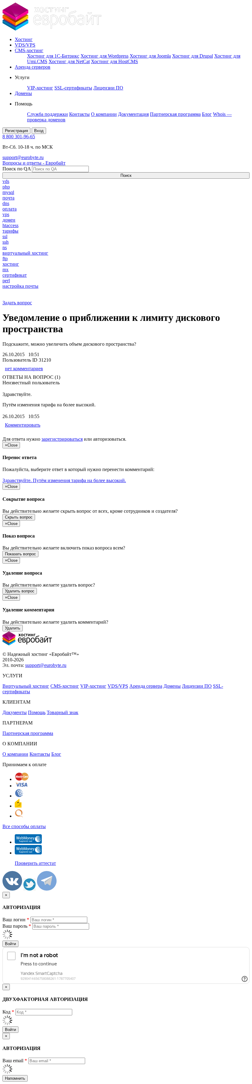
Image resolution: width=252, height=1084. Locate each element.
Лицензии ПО (108, 87)
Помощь (36, 712)
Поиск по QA (16, 168)
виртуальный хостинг (25, 253)
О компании (104, 114)
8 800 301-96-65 (18, 136)
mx (5, 269)
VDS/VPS (25, 45)
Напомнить (15, 1078)
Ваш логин (15, 919)
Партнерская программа (175, 114)
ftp (5, 258)
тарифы (10, 231)
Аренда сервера (145, 686)
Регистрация (16, 130)
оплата (9, 208)
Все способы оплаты (24, 826)
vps (5, 214)
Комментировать (22, 425)
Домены (23, 93)
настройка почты (20, 286)
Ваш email (14, 1060)
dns (5, 203)
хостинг (10, 264)
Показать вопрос (20, 554)
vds (5, 181)
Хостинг (24, 39)
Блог (207, 114)
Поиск (126, 175)
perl (6, 280)
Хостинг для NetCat (69, 61)
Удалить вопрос (19, 591)
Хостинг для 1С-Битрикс (53, 56)
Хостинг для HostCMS (114, 61)
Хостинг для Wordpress (104, 56)
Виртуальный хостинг (25, 686)
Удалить (12, 628)
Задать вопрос (17, 302)
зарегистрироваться (62, 439)
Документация (133, 114)
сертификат (14, 275)
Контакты (79, 114)
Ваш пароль (16, 926)
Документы (14, 712)
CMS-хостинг (29, 50)
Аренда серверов (32, 67)
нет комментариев (24, 368)
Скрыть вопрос (19, 517)
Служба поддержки (47, 114)
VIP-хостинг (40, 87)
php (6, 186)
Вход (39, 130)
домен (8, 220)
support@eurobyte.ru (23, 157)
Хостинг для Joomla (150, 56)
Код (8, 1011)
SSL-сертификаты (73, 87)
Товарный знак (62, 712)
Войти (10, 943)
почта (8, 197)
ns (4, 247)
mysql (8, 192)
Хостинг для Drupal (192, 56)
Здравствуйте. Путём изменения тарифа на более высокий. (64, 480)
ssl (4, 236)
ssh (5, 242)
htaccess (10, 225)
